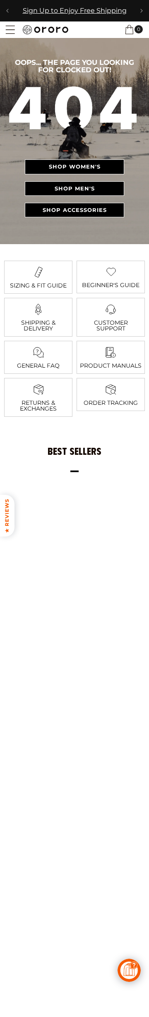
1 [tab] (74, 471)
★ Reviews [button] (7, 516)
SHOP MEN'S (75, 188)
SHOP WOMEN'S (75, 166)
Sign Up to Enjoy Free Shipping (75, 10)
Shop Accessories (75, 210)
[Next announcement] (141, 10)
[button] (10, 29)
